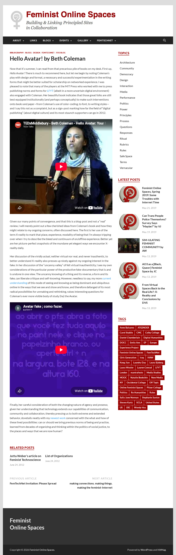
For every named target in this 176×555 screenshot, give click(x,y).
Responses (126, 132)
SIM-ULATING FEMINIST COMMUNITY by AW (152, 245)
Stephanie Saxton (151, 397)
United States (152, 402)
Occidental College (136, 382)
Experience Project (129, 347)
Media (123, 91)
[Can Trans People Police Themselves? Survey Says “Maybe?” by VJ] (129, 216)
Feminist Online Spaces (131, 352)
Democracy (126, 74)
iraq (142, 357)
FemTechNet (105, 40)
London (123, 372)
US (121, 407)
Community (127, 68)
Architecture (127, 62)
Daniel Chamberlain (130, 337)
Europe (153, 342)
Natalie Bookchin (139, 377)
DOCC (123, 342)
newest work (57, 418)
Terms (123, 162)
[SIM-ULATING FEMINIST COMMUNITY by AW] (129, 240)
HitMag (162, 549)
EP (145, 342)
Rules (123, 150)
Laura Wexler (127, 367)
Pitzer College (154, 387)
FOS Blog (60, 52)
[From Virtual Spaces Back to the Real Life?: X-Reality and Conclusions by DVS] (129, 285)
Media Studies (154, 372)
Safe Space (126, 156)
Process (124, 121)
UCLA (139, 402)
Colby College (152, 332)
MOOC (123, 377)
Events (64, 40)
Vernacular (126, 167)
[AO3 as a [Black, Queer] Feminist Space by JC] (129, 264)
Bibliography (17, 52)
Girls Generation (128, 357)
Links (33, 40)
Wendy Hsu (140, 407)
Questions (126, 126)
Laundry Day (139, 362)
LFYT (50, 90)
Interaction (126, 85)
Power (124, 109)
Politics (124, 103)
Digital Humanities (153, 337)
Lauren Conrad (144, 367)
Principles (125, 115)
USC (128, 407)
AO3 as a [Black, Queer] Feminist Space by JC (152, 267)
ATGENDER (143, 327)
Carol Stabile (126, 332)
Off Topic (154, 382)
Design (36, 52)
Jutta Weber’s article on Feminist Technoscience (25, 458)
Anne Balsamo (127, 327)
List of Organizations (59, 456)
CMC (139, 332)
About (17, 40)
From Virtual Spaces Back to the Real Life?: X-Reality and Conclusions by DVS (153, 293)
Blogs (47, 40)
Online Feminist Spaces (131, 387)
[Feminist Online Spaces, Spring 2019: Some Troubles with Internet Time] (129, 188)
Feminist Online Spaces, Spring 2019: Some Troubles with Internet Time (151, 195)
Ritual (123, 138)
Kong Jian (125, 362)
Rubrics (124, 144)
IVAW (150, 357)
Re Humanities (138, 392)
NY (121, 382)
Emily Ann (135, 342)
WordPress (147, 549)
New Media (157, 377)
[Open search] (164, 40)
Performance (127, 97)
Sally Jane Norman (129, 397)
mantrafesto (137, 372)
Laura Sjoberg (156, 362)
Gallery (83, 40)
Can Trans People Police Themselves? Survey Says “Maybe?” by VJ (154, 221)
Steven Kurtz (126, 402)
